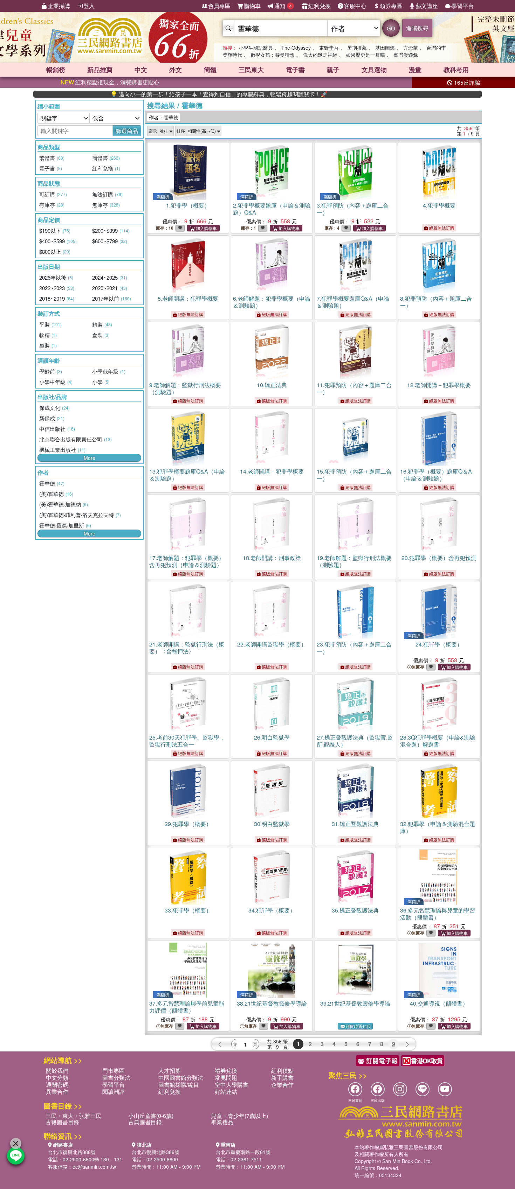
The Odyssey (296, 47)
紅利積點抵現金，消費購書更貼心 (110, 82)
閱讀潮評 (113, 1091)
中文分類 (57, 1077)
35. (355, 910)
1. (188, 205)
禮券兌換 (226, 1070)
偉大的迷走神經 (320, 54)
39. (355, 1003)
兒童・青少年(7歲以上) (239, 1116)
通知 (283, 6)
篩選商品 (127, 131)
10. (272, 385)
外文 (175, 69)
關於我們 (57, 1070)
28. (437, 740)
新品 (99, 69)
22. (272, 644)
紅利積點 (282, 1070)
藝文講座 (427, 6)
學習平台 (462, 6)
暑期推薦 (357, 47)
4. (439, 205)
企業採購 (59, 6)
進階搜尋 (417, 28)
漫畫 (415, 69)
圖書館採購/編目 (178, 1084)
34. (271, 910)
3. (353, 208)
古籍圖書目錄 (62, 1122)
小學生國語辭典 (256, 47)
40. (439, 1003)
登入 (89, 6)
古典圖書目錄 (145, 1122)
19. (354, 561)
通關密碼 (57, 1084)
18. (272, 558)
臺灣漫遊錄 (405, 54)
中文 (141, 69)
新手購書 (282, 1077)
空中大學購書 (231, 1084)
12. (439, 385)
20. (438, 558)
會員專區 (219, 6)
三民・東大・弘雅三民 (74, 1116)
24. (439, 644)
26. (272, 737)
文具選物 (374, 69)
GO (391, 28)
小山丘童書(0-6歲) (150, 1116)
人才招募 (169, 1070)
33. (188, 910)
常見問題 (226, 1077)
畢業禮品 (222, 1122)
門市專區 (113, 1070)
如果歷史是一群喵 (365, 54)
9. (185, 388)
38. (272, 1003)
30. (272, 824)
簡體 (210, 69)
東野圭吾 (329, 47)
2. (271, 208)
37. (186, 1006)
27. (355, 740)
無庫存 (418, 667)
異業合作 (57, 1091)
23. (354, 647)
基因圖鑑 (385, 47)
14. (272, 471)
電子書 (295, 69)
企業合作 (282, 1084)
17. (186, 561)
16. (436, 474)
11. (354, 388)
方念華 (410, 47)
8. (436, 301)
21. (186, 647)
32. (437, 827)
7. (353, 301)
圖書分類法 (116, 1077)
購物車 (252, 6)
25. (187, 740)
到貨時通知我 (358, 1026)
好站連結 (226, 1091)
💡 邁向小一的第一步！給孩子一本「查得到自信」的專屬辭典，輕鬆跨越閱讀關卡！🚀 (187, 94)
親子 (333, 69)
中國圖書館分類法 (180, 1077)
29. (188, 824)
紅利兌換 (319, 6)
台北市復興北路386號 (72, 1151)
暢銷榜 (55, 69)
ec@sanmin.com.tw (94, 1166)
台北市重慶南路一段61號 (243, 1151)
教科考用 (456, 69)
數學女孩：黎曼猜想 (272, 54)
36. (437, 913)
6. (271, 301)
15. (354, 474)
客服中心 (355, 6)
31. (355, 824)
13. (187, 474)
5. (188, 298)
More (89, 457)
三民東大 (251, 69)
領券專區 (391, 6)
